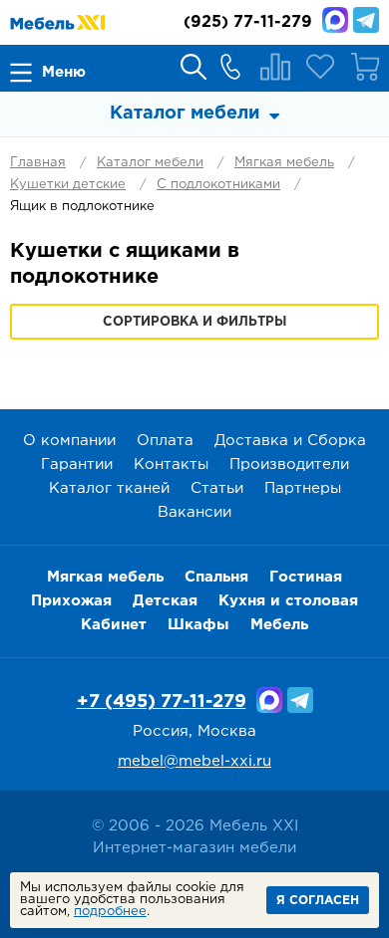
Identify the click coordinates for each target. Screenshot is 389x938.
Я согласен (317, 900)
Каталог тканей (109, 488)
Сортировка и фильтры (194, 322)
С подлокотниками (218, 184)
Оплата (165, 440)
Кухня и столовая (288, 600)
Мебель (279, 624)
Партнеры (302, 488)
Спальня (216, 577)
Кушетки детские (68, 184)
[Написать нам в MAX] (335, 20)
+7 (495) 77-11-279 (161, 702)
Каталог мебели (150, 162)
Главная (38, 162)
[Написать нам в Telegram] (366, 20)
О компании (69, 440)
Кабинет (114, 624)
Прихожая (71, 600)
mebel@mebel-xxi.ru (194, 761)
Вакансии (194, 512)
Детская (165, 600)
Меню (64, 72)
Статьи (217, 488)
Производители (289, 464)
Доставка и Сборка (290, 440)
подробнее (110, 911)
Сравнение (275, 67)
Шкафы (198, 624)
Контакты (171, 464)
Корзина (365, 67)
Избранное (320, 67)
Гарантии (77, 464)
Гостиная (305, 577)
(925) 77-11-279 (248, 22)
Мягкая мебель (284, 162)
